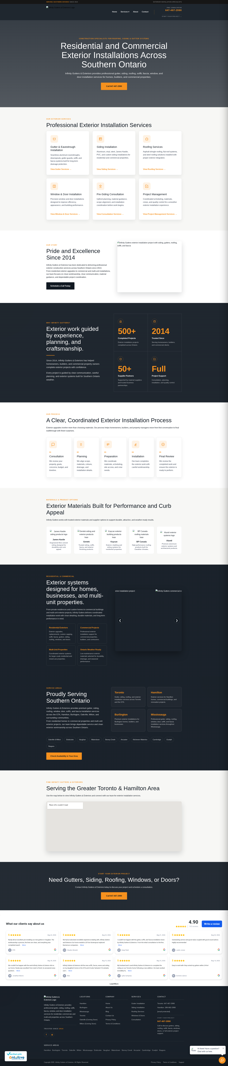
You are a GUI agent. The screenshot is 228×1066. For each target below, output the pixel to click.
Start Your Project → (172, 16)
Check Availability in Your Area (64, 756)
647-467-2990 (164, 1021)
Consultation (136, 1020)
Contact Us (110, 1015)
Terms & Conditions (113, 1024)
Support (181, 1062)
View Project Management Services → (160, 214)
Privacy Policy (111, 1020)
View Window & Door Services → (65, 214)
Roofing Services (137, 1011)
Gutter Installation (138, 1003)
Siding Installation (138, 1007)
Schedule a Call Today (60, 286)
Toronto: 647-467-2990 (166, 1003)
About (135, 12)
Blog (107, 1011)
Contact (145, 12)
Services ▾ (125, 12)
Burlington (83, 1007)
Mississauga (84, 1011)
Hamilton (83, 1003)
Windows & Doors (138, 1015)
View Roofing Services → (154, 169)
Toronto (82, 1015)
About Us (109, 1007)
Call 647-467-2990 (114, 86)
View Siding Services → (107, 169)
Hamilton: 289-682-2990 (166, 1007)
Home (114, 12)
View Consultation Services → (110, 214)
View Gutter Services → (60, 169)
